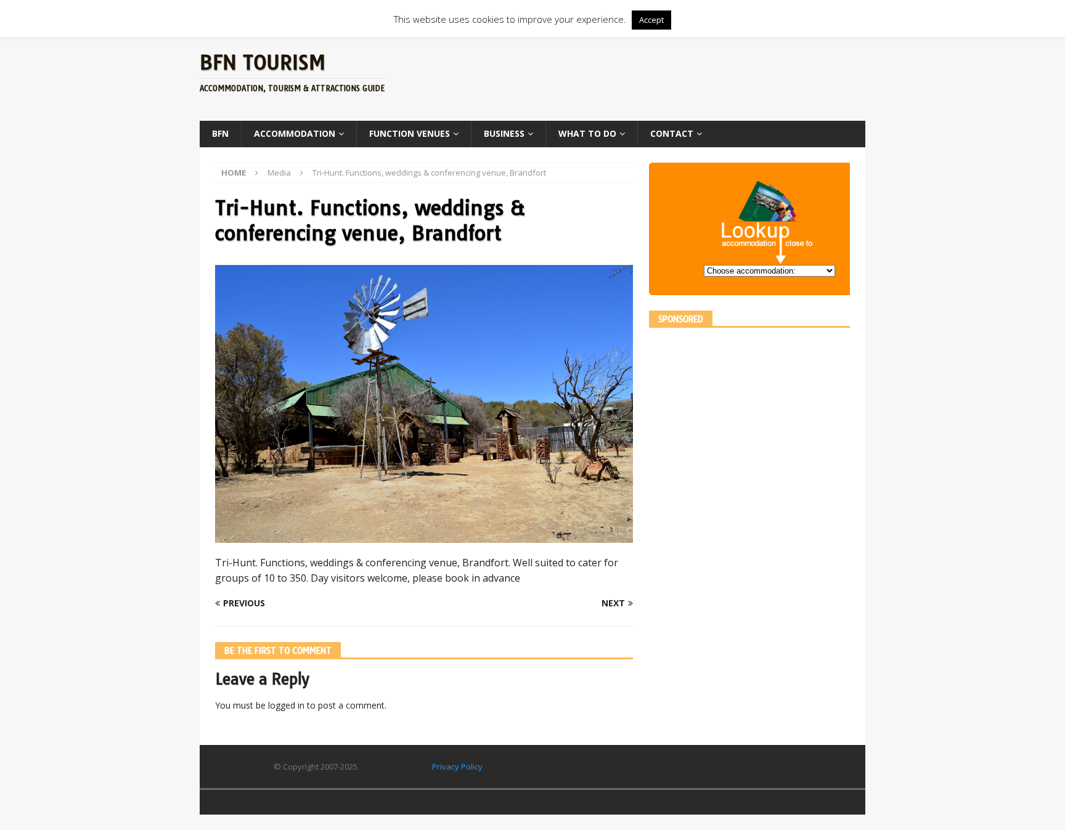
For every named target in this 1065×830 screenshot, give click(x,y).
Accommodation (294, 133)
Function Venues (409, 133)
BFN (220, 133)
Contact (671, 133)
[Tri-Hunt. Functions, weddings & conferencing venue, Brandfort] (424, 535)
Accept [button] (651, 19)
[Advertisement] (651, 77)
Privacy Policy (457, 766)
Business (504, 133)
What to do (587, 133)
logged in (286, 705)
